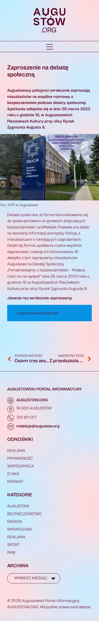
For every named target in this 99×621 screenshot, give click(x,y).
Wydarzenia (19, 529)
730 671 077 (26, 417)
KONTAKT (15, 481)
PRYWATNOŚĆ (20, 458)
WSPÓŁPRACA (20, 466)
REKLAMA (16, 450)
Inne (11, 552)
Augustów (18, 506)
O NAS (13, 473)
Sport (13, 544)
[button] (49, 46)
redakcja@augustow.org (38, 426)
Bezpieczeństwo (24, 514)
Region (14, 521)
